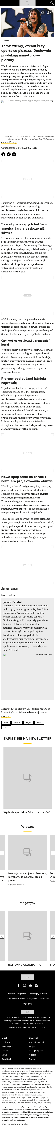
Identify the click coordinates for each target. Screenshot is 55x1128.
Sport (6, 727)
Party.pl (32, 1046)
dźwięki (17, 723)
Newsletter (44, 998)
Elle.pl (4, 1038)
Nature (14, 588)
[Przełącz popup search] (52, 3)
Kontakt (11, 994)
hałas (39, 723)
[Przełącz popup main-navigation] (3, 3)
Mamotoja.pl (7, 1046)
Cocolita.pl (6, 1059)
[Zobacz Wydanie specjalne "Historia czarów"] (27, 778)
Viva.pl (4, 1055)
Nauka (6, 40)
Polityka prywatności (38, 994)
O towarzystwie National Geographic (21, 998)
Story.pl (32, 1059)
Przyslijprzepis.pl (36, 1050)
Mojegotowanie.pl (36, 1042)
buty (6, 723)
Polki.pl (5, 1050)
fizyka (28, 723)
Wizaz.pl (32, 1055)
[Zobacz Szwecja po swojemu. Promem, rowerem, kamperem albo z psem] (27, 852)
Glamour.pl (33, 1038)
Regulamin (21, 994)
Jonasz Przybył (9, 142)
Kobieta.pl (6, 1042)
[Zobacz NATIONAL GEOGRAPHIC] (27, 936)
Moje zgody (27, 1003)
